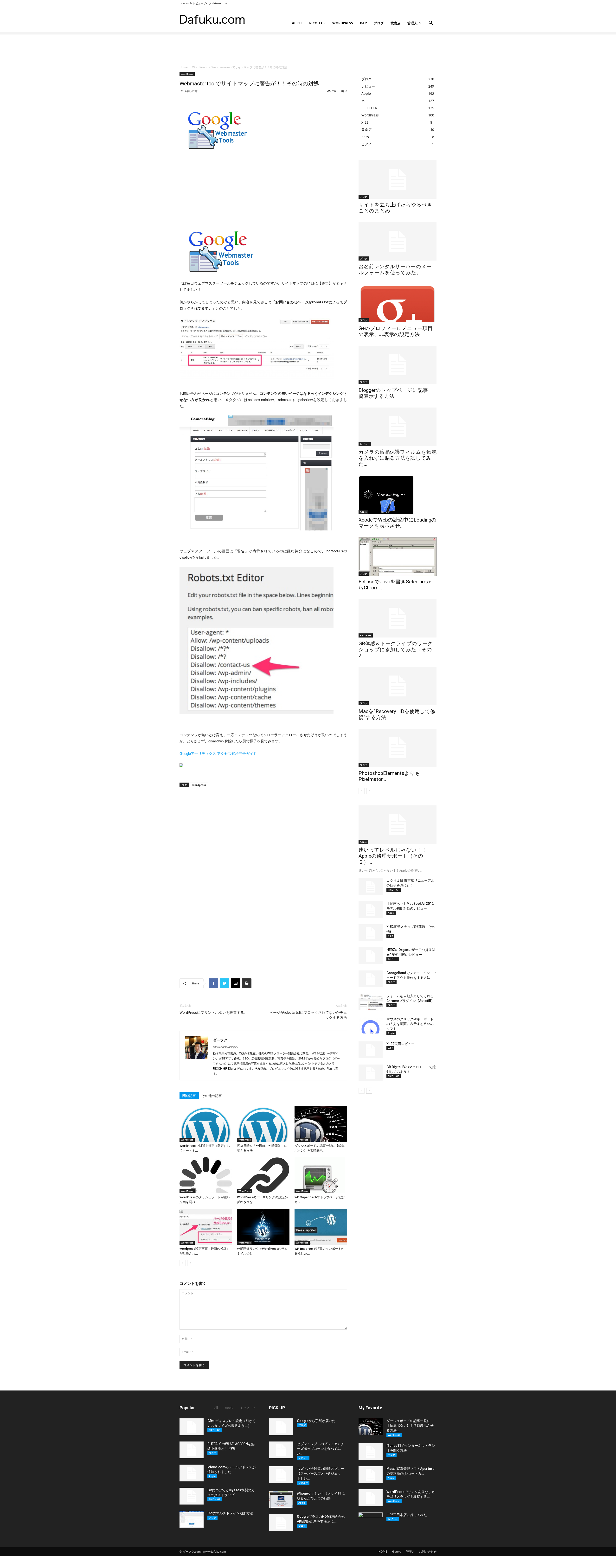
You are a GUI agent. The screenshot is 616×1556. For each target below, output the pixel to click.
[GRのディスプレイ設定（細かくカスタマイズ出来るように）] (192, 1426)
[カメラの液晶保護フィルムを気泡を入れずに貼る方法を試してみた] (397, 427)
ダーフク (220, 1040)
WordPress (342, 23)
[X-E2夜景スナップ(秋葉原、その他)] (371, 932)
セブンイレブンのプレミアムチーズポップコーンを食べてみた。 (320, 1448)
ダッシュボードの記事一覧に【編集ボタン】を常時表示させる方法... (410, 1425)
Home (184, 67)
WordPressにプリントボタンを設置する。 (214, 1012)
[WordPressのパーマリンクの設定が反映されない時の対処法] (263, 1175)
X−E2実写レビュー (400, 1044)
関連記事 (189, 1096)
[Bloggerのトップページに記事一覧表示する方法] (397, 365)
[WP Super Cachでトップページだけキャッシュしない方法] (321, 1175)
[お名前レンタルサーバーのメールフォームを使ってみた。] (397, 241)
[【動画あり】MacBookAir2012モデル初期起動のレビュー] (371, 909)
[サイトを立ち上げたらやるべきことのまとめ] (397, 179)
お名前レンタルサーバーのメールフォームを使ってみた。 (395, 269)
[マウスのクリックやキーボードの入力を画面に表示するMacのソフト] (371, 1025)
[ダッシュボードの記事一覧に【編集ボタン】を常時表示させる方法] (321, 1124)
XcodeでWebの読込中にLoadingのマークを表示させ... (397, 523)
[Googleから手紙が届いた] (281, 1426)
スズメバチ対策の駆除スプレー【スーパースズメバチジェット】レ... (320, 1473)
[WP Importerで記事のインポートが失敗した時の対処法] (321, 1227)
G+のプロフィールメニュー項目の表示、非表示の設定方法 (396, 331)
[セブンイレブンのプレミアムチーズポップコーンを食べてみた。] (281, 1449)
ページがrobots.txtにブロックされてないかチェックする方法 (308, 1015)
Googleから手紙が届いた (316, 1421)
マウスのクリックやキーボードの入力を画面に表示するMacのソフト (410, 1024)
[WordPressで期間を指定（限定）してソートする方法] (206, 1124)
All (216, 1407)
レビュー (365, 444)
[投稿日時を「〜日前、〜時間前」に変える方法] (263, 1124)
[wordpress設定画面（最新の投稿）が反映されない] (206, 1227)
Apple (297, 23)
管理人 (412, 23)
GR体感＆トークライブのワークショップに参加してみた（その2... (396, 649)
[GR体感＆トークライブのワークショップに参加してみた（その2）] (397, 618)
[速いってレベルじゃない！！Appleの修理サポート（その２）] (397, 824)
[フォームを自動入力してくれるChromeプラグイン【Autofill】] (371, 1002)
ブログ (379, 23)
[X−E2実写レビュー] (371, 1049)
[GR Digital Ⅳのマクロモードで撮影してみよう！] (371, 1073)
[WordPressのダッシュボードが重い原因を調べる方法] (206, 1175)
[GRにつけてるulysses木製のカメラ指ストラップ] (192, 1496)
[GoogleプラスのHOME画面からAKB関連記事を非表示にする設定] (281, 1522)
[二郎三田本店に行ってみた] (371, 1520)
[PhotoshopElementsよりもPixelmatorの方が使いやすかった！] (397, 748)
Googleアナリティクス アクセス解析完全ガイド (218, 754)
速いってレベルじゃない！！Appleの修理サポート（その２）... (393, 856)
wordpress (199, 785)
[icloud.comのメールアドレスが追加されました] (192, 1473)
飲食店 (396, 23)
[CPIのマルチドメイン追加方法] (192, 1519)
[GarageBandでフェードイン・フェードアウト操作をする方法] (371, 978)
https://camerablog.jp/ (225, 1047)
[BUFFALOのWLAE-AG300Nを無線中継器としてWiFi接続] (192, 1449)
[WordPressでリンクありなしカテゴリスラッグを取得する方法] (371, 1497)
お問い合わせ (427, 1552)
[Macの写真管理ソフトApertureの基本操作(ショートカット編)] (371, 1474)
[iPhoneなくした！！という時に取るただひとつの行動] (281, 1499)
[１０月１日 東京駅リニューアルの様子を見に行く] (371, 886)
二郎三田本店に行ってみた (406, 1515)
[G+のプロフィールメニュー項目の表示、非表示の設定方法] (397, 303)
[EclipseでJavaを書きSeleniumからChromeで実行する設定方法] (397, 556)
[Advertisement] (308, 49)
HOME (383, 1552)
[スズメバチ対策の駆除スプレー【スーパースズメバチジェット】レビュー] (281, 1474)
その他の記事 (212, 1096)
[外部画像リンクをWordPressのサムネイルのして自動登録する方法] (263, 1227)
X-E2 (363, 23)
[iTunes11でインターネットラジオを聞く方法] (371, 1451)
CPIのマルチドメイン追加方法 (230, 1513)
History (396, 1552)
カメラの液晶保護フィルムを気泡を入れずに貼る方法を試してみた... (397, 458)
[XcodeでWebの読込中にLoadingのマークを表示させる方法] (397, 494)
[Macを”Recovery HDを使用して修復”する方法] (397, 686)
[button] (430, 23)
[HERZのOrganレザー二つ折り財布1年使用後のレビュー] (371, 955)
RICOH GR (317, 23)
